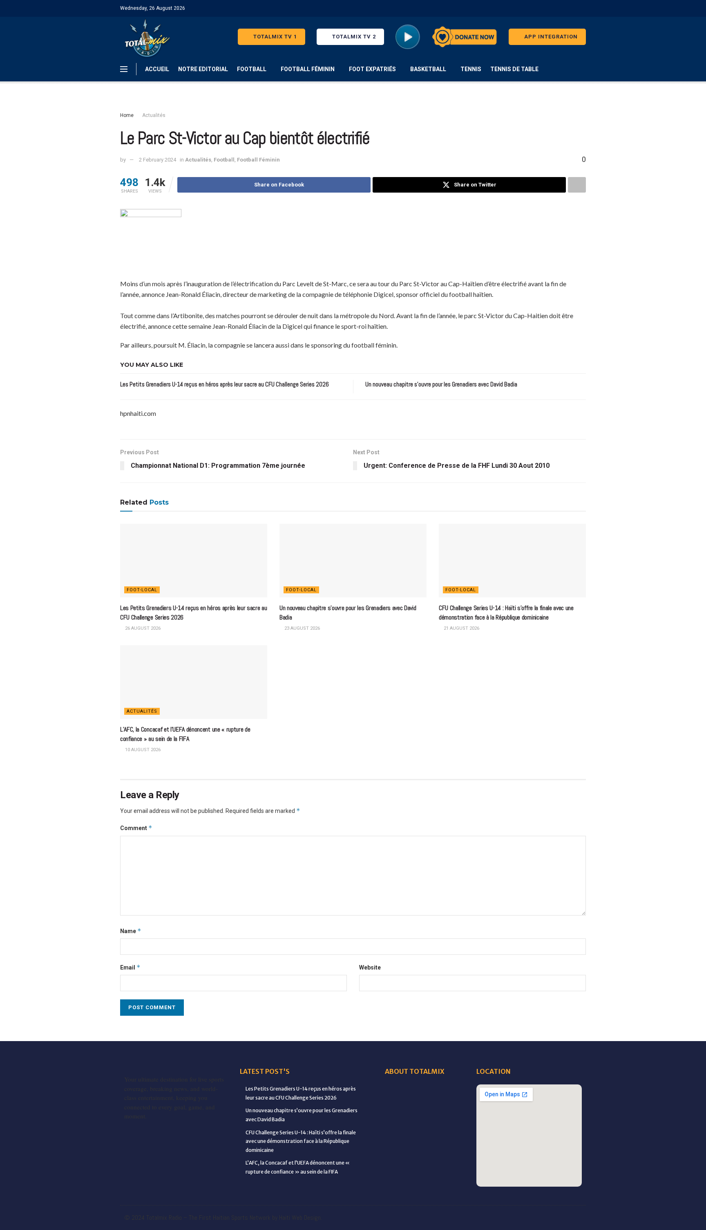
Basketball (428, 69)
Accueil (157, 69)
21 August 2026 (460, 628)
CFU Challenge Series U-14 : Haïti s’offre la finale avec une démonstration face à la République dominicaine (506, 612)
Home (127, 115)
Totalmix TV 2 (353, 37)
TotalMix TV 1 (274, 37)
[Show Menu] (123, 69)
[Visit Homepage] (145, 37)
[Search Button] (583, 69)
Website (370, 967)
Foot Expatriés (372, 69)
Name (130, 931)
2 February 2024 (157, 160)
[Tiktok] (505, 1218)
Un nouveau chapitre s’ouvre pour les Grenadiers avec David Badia (441, 384)
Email (130, 967)
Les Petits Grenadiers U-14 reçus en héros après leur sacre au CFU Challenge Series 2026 (224, 384)
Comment (136, 828)
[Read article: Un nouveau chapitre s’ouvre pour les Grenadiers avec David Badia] (353, 560)
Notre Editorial (203, 69)
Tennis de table (514, 69)
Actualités (153, 115)
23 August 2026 (301, 628)
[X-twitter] (436, 1218)
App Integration (550, 37)
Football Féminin (308, 69)
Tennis (470, 69)
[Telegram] (522, 1218)
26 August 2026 (142, 628)
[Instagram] (453, 1218)
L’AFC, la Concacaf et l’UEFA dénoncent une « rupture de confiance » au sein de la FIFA (185, 734)
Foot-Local (142, 590)
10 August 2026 (142, 749)
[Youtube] (470, 1218)
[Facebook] (368, 1218)
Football (251, 69)
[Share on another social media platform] (577, 185)
